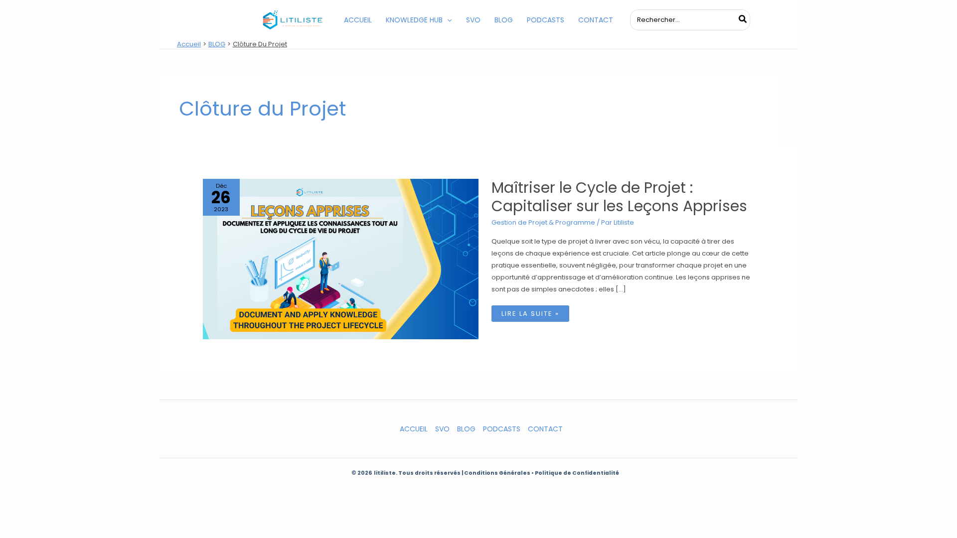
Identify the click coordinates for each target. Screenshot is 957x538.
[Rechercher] (743, 20)
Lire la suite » (530, 315)
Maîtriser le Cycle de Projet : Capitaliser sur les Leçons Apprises (619, 197)
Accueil (414, 429)
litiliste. (386, 473)
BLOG (466, 429)
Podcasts (501, 429)
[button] (447, 20)
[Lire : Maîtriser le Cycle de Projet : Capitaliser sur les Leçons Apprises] (340, 258)
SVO (442, 429)
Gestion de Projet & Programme (543, 222)
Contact (545, 429)
